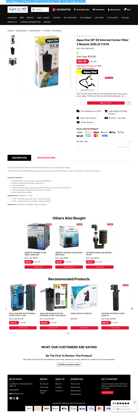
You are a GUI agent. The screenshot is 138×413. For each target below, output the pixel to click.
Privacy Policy (76, 387)
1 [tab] (67, 333)
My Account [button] (115, 10)
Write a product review (70, 364)
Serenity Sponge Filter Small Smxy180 (35, 254)
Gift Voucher (70, 18)
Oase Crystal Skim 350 (81, 313)
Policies (125, 18)
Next (132, 309)
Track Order (44, 387)
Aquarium (12, 18)
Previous (6, 309)
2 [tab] (70, 333)
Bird (22, 18)
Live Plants (112, 18)
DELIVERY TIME (82, 142)
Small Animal (43, 18)
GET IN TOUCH (107, 392)
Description (19, 158)
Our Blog (58, 387)
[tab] (19, 158)
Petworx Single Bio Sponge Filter (99, 254)
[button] (128, 103)
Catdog (56, 18)
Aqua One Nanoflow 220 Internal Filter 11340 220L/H (53, 314)
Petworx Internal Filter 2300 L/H (112, 314)
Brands (47, 22)
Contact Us (59, 391)
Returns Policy (76, 391)
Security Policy (76, 394)
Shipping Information (30, 22)
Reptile (30, 18)
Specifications (46, 158)
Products (12, 22)
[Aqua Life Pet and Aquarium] (18, 9)
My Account (44, 384)
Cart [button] (127, 9)
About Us (58, 384)
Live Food (99, 18)
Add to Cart (106, 103)
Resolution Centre (43, 392)
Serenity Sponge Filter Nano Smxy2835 (68, 254)
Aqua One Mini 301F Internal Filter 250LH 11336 (22, 314)
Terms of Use (75, 384)
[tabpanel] (38, 246)
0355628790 (63, 9)
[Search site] (33, 9)
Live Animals (86, 18)
